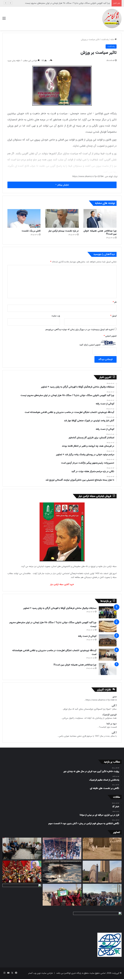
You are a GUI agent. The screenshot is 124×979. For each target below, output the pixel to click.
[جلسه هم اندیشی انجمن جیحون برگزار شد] (21, 848)
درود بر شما (112, 723)
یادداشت (105, 39)
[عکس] (102, 871)
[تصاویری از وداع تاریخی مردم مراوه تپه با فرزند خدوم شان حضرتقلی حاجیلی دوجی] (62, 848)
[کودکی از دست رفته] (108, 640)
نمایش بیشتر (63, 185)
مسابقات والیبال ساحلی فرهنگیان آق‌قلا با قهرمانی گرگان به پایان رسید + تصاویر (59, 608)
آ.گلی (114, 705)
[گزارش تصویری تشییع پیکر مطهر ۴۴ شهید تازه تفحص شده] (62, 895)
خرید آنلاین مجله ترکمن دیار (62, 584)
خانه (112, 39)
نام (115, 302)
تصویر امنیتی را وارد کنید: (89, 344)
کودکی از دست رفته (102, 3)
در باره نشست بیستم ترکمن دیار (63, 231)
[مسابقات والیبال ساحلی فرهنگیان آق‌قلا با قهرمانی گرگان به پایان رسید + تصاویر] (108, 612)
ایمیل (113, 315)
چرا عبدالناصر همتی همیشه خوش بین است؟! (100, 232)
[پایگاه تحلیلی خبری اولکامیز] (112, 18)
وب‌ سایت (56, 315)
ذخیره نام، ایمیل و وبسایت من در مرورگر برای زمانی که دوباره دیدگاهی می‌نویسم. (79, 329)
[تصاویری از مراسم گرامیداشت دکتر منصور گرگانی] (21, 871)
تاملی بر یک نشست (31, 231)
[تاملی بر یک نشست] (24, 218)
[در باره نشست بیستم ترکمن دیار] (61, 218)
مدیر (115, 696)
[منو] (4, 19)
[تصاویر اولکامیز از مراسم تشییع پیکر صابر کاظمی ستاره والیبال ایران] (102, 895)
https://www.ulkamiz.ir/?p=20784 (87, 176)
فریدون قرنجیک (109, 714)
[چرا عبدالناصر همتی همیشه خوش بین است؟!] (100, 218)
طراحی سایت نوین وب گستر (40, 973)
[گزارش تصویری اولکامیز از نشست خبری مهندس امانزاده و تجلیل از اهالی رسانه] (21, 895)
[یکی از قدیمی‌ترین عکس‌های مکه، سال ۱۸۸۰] (102, 848)
